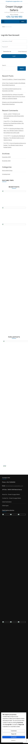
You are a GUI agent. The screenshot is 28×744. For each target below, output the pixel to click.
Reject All (13, 734)
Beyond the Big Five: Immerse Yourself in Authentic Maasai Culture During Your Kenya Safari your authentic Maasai (13, 96)
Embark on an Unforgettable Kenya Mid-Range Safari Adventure (14, 116)
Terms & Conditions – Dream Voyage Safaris (13, 79)
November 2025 (6, 161)
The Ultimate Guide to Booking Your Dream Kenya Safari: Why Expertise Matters (14, 123)
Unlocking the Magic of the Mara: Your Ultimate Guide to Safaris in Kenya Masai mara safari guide (13, 130)
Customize (14, 731)
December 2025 (6, 157)
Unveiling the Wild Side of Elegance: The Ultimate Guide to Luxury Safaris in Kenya (14, 138)
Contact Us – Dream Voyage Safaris (11, 498)
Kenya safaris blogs (7, 170)
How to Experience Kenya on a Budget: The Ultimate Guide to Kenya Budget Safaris (15, 145)
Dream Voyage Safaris (14, 8)
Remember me (7, 51)
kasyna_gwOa (7, 114)
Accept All (13, 737)
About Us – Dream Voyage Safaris (11, 494)
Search (4, 65)
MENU (22, 21)
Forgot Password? (22, 51)
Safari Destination (7, 502)
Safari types (5, 505)
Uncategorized (6, 174)
